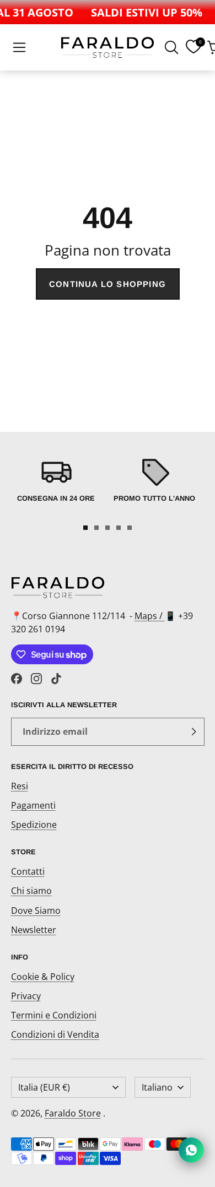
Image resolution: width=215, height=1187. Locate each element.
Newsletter (33, 930)
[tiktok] (56, 678)
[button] (19, 47)
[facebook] (16, 678)
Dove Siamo (36, 910)
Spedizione (34, 825)
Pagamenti (33, 805)
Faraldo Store (73, 1113)
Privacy (26, 996)
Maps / (150, 616)
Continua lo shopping (107, 284)
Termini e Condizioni (53, 1015)
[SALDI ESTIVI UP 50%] (144, 12)
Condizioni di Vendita (55, 1034)
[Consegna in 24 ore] (56, 486)
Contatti (28, 871)
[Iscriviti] (193, 732)
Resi (19, 786)
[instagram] (36, 678)
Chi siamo (31, 891)
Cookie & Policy (42, 977)
